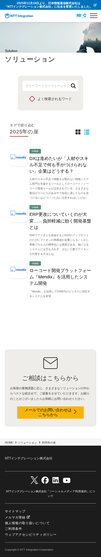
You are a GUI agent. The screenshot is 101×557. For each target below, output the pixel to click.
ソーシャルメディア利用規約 (68, 491)
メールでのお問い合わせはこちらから (48, 412)
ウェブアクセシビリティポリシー (31, 534)
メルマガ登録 (15, 517)
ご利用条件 (13, 529)
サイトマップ (15, 511)
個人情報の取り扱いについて (27, 523)
